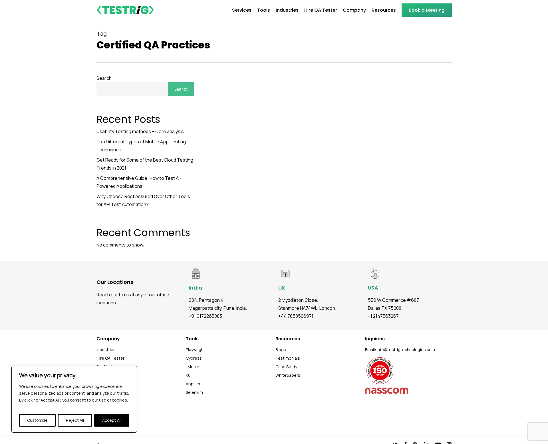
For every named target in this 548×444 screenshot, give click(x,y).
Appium (193, 383)
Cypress (194, 358)
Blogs (280, 349)
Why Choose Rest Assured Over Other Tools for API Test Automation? (143, 200)
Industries (106, 349)
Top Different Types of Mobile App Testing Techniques (141, 146)
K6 (188, 375)
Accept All (111, 420)
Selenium (194, 392)
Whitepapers (287, 375)
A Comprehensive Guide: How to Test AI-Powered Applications (139, 182)
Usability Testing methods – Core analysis (140, 131)
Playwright (195, 349)
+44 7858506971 (295, 316)
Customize (37, 420)
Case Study (286, 366)
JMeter (192, 366)
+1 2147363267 (383, 316)
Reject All (75, 420)
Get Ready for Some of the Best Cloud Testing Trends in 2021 (144, 164)
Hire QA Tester (110, 358)
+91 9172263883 (205, 316)
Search (104, 78)
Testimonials (287, 358)
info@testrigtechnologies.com (406, 349)
